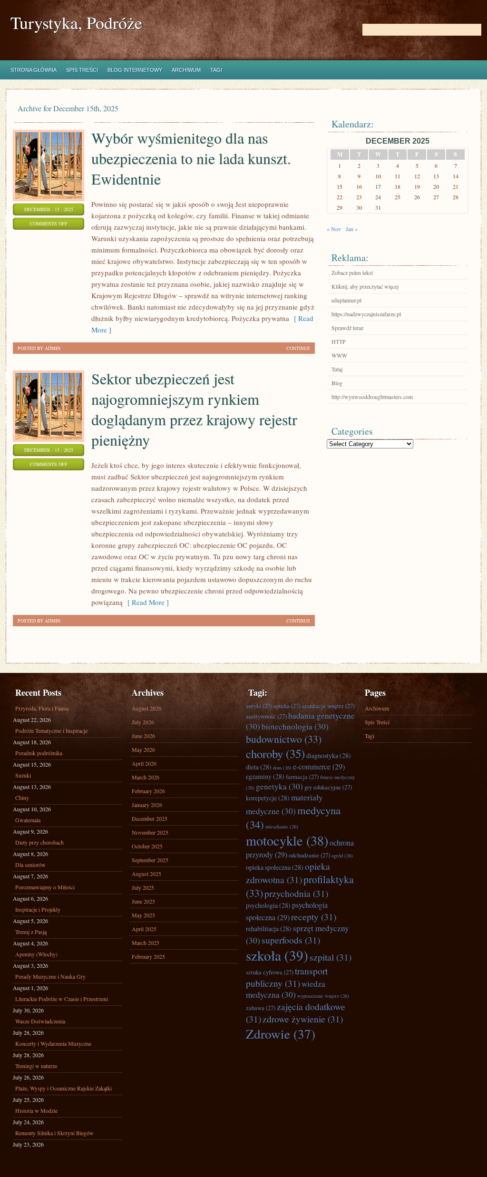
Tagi (216, 70)
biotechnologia (295, 726)
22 (339, 197)
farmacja (302, 776)
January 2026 (147, 804)
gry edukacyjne (328, 787)
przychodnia (296, 893)
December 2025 (149, 818)
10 (378, 176)
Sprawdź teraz (347, 327)
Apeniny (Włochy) (36, 954)
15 (339, 186)
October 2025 (147, 846)
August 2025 (146, 873)
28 (455, 197)
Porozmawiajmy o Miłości (45, 887)
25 (397, 197)
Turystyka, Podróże (76, 22)
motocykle (287, 840)
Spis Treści (82, 70)
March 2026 (145, 777)
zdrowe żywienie (303, 1018)
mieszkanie (281, 826)
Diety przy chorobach (39, 842)
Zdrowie (280, 1033)
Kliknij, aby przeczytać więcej (365, 286)
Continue (298, 348)
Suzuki (23, 775)
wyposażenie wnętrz (323, 995)
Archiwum (186, 70)
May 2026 (143, 749)
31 (378, 207)
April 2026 (144, 763)
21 (455, 186)
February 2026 (148, 791)
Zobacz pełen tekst (352, 272)
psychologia (268, 905)
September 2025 (150, 860)
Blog (336, 383)
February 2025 (148, 956)
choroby (275, 753)
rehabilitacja (269, 928)
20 (436, 186)
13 (436, 176)
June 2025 (143, 901)
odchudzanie (309, 855)
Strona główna (33, 70)
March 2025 (145, 942)
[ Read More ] (146, 602)
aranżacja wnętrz (328, 705)
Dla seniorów (30, 864)
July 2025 (143, 887)
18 (397, 186)
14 (455, 176)
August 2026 (146, 708)
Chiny (22, 797)
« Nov (334, 229)
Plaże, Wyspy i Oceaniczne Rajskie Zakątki (63, 1088)
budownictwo (283, 739)
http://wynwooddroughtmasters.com (372, 396)
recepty (313, 916)
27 (436, 197)
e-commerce (319, 766)
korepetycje (268, 797)
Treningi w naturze (36, 1066)
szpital (330, 957)
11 (397, 176)
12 (417, 176)
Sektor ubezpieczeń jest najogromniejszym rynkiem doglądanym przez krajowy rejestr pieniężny (194, 409)
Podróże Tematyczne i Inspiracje (51, 730)
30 (359, 207)
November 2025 (150, 832)
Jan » (352, 229)
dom (282, 767)
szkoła (277, 955)
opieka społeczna (274, 867)
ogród (342, 855)
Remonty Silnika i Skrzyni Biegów (54, 1133)
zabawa (260, 1007)
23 (359, 197)
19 (417, 186)
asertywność (266, 716)
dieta (259, 766)
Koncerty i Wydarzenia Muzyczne (53, 1043)
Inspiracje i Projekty (37, 909)
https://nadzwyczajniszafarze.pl (366, 314)
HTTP (338, 341)
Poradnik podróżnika (38, 753)
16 (359, 186)
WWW (339, 355)
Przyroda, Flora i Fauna (41, 708)
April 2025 (144, 929)
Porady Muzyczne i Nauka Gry (50, 976)
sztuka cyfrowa (269, 972)
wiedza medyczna (285, 989)
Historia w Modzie (36, 1110)
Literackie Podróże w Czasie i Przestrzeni (61, 998)
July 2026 (143, 722)
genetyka (279, 786)
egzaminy (265, 776)
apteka (287, 705)
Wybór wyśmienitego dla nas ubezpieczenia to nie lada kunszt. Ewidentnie (191, 158)
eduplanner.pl (346, 300)
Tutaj (336, 369)
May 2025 (143, 915)
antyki (259, 705)
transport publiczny (287, 976)
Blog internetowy (134, 70)
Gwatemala (27, 820)
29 (339, 207)
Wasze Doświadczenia (40, 1021)
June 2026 (143, 735)
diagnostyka (328, 755)
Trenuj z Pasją (31, 931)
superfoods (291, 940)
